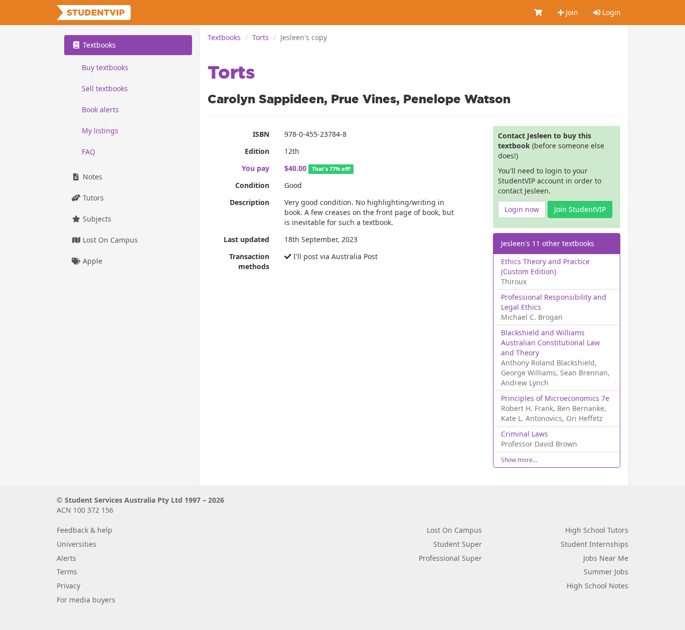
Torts (260, 37)
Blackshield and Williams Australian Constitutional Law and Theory (550, 342)
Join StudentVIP (580, 209)
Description (249, 202)
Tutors (92, 197)
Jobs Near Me (605, 558)
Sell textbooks (105, 88)
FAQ (88, 151)
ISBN (261, 134)
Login (610, 12)
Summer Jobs (606, 571)
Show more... (519, 460)
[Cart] (539, 12)
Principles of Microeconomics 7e (555, 398)
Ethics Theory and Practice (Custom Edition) (545, 266)
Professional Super (450, 558)
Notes (91, 176)
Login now (521, 209)
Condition (252, 185)
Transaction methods (249, 261)
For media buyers (86, 599)
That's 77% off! (331, 168)
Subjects (96, 219)
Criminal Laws (524, 434)
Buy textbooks (105, 67)
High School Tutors (596, 530)
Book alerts (100, 109)
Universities (76, 544)
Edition (257, 151)
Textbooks (224, 37)
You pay (255, 168)
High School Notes (597, 585)
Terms (67, 571)
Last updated (246, 239)
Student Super (457, 544)
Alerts (66, 558)
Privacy (68, 585)
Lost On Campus (109, 240)
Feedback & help (84, 530)
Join (571, 12)
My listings (100, 130)
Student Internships (594, 544)
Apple (91, 261)
